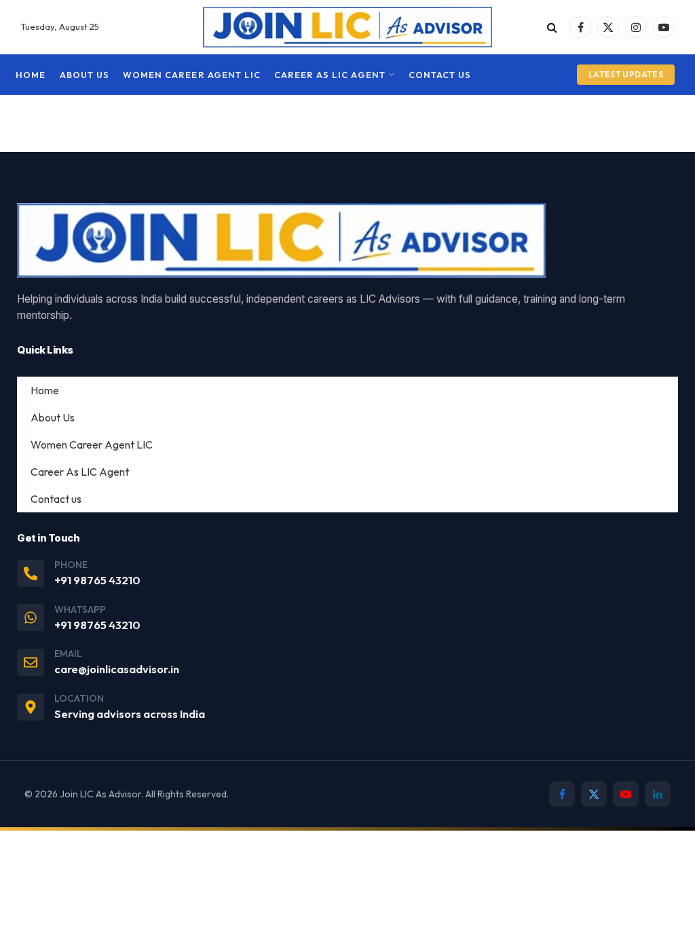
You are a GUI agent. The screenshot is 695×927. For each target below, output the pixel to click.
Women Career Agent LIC (192, 74)
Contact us (440, 74)
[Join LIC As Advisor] (348, 27)
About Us (84, 74)
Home (30, 74)
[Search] (552, 27)
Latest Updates (625, 74)
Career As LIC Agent (329, 74)
